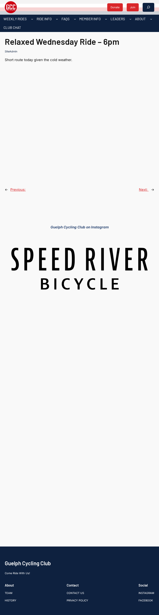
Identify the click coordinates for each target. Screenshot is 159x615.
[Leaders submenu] (130, 19)
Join (132, 7)
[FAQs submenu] (75, 19)
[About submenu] (151, 19)
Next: (144, 190)
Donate (115, 7)
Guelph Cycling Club (28, 563)
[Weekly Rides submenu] (32, 19)
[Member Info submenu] (106, 19)
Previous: (18, 190)
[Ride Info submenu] (57, 19)
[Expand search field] (148, 7)
